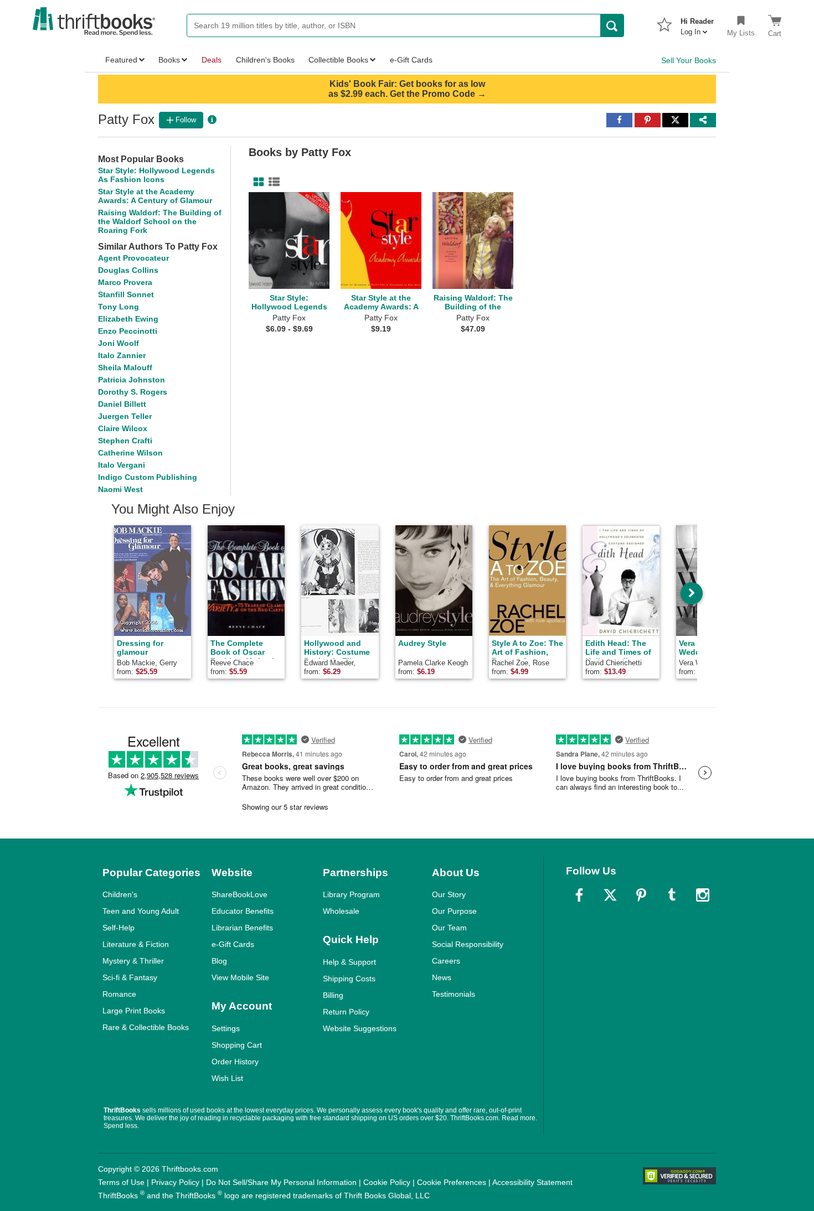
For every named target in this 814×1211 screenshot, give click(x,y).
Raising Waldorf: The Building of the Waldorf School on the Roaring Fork (159, 221)
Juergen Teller (125, 416)
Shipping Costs (349, 978)
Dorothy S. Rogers (132, 391)
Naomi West (120, 489)
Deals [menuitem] (211, 59)
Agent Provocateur (133, 257)
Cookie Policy (386, 1182)
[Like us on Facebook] (579, 895)
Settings (226, 1028)
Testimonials (453, 994)
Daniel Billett (122, 404)
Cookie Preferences (451, 1182)
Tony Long (118, 306)
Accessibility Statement (532, 1182)
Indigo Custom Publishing (147, 477)
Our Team (449, 927)
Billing (333, 995)
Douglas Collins (128, 270)
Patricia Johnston (131, 379)
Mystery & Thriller (133, 960)
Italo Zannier (122, 355)
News (441, 977)
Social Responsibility (467, 944)
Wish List (227, 1078)
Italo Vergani (121, 464)
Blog (219, 960)
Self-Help (118, 927)
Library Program (351, 894)
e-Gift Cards (233, 944)
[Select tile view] (272, 182)
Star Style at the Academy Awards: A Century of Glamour (155, 196)
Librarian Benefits (242, 927)
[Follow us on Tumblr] (671, 895)
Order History (235, 1061)
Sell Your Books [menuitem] (688, 60)
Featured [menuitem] (121, 59)
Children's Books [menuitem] (265, 59)
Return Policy (346, 1011)
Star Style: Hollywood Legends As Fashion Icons (156, 175)
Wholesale (341, 911)
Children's (119, 894)
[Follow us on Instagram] (702, 895)
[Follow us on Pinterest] (641, 895)
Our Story (449, 894)
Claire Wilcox (122, 428)
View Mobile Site (240, 977)
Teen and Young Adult (140, 911)
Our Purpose (454, 911)
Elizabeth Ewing (128, 318)
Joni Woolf (118, 343)
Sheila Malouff (125, 367)
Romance (119, 994)
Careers (446, 960)
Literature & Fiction (135, 944)
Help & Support (349, 962)
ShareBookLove (239, 894)
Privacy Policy (175, 1182)
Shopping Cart (237, 1045)
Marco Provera (125, 282)
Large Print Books (133, 1010)
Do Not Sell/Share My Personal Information (281, 1182)
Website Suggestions (359, 1028)
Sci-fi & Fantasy (129, 977)
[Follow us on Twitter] (610, 895)
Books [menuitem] (169, 59)
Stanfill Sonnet (126, 294)
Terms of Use (121, 1182)
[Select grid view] (256, 182)
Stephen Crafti (125, 440)
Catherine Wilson (130, 452)
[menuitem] (697, 23)
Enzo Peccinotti (127, 331)
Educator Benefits (243, 911)
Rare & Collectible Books (145, 1027)
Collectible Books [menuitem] (338, 59)
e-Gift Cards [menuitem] (411, 59)
